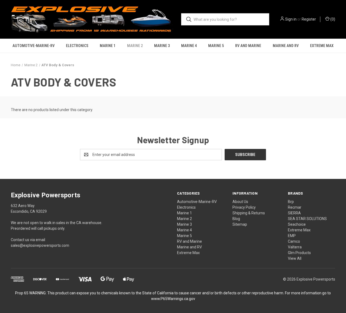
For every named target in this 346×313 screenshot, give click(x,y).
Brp (291, 201)
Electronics (77, 46)
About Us (240, 201)
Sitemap (239, 224)
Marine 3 (162, 46)
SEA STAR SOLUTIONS (307, 219)
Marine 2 (135, 46)
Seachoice (297, 224)
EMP (292, 236)
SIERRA (294, 213)
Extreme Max (322, 46)
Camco (294, 241)
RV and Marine (248, 46)
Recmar (294, 207)
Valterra (295, 247)
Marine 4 (189, 46)
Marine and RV (286, 46)
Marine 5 (216, 46)
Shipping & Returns (248, 213)
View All (294, 258)
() (332, 19)
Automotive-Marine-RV (33, 46)
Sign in (291, 19)
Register (309, 19)
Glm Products (299, 253)
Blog (236, 219)
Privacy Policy (244, 207)
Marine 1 (107, 46)
